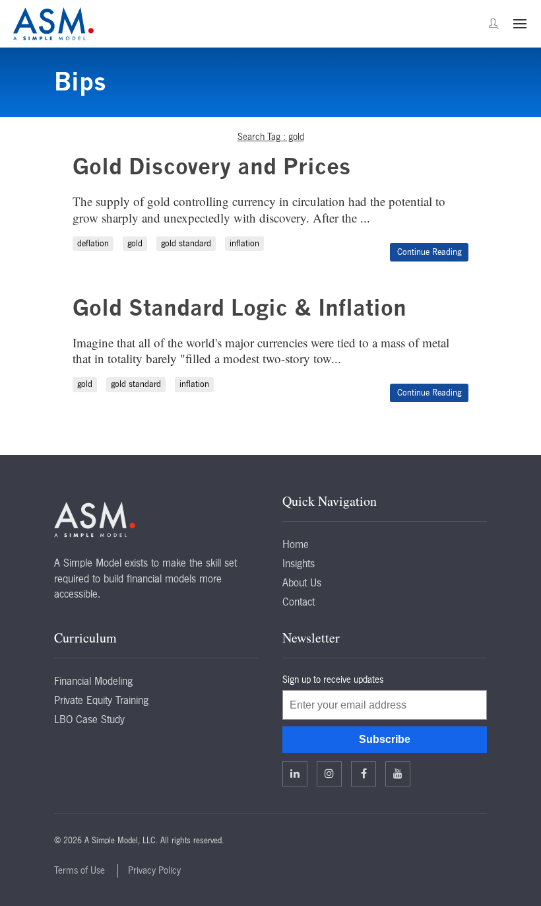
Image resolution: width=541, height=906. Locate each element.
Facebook (363, 773)
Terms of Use (79, 870)
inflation (244, 243)
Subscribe (384, 739)
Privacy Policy (154, 870)
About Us (301, 582)
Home (295, 544)
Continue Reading (429, 252)
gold (135, 243)
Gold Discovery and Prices (212, 166)
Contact (298, 602)
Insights (298, 563)
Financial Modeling (93, 681)
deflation (93, 243)
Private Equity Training (101, 700)
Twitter (329, 773)
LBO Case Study (89, 719)
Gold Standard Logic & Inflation (239, 307)
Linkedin (294, 773)
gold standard (186, 243)
